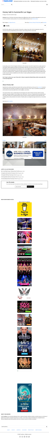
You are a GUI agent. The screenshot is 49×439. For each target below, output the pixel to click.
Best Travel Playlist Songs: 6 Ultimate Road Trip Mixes (10, 171)
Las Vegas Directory (11, 22)
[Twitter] (22, 437)
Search (47, 426)
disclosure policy (35, 18)
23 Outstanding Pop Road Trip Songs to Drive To (9, 178)
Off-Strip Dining (38, 22)
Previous (4, 140)
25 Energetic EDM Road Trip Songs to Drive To (9, 174)
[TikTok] (29, 437)
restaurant (40, 87)
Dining (34, 22)
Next (45, 140)
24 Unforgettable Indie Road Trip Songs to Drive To (10, 176)
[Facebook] (20, 437)
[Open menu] (47, 4)
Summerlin (44, 22)
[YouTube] (27, 437)
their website (10, 101)
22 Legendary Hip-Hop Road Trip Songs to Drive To (10, 173)
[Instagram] (24, 437)
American (30, 22)
